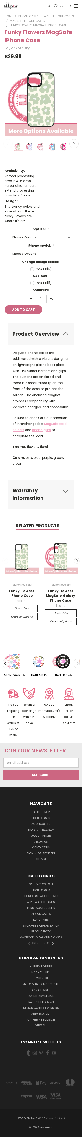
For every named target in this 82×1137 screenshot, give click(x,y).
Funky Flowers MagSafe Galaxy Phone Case (60, 596)
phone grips (41, 430)
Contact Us (41, 847)
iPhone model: (41, 245)
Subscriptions (41, 836)
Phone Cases (41, 818)
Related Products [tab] (37, 526)
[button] (13, 713)
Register (49, 853)
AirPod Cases (41, 914)
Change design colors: (40, 262)
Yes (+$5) (44, 269)
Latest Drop (41, 812)
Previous (8, 143)
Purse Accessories (41, 908)
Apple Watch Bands (41, 902)
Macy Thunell (41, 972)
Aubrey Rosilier (41, 966)
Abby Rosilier (41, 1014)
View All (41, 1025)
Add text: (40, 276)
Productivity (41, 931)
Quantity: (41, 290)
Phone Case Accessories (41, 896)
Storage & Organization (41, 925)
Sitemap (41, 859)
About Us (41, 842)
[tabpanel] (15, 663)
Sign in (32, 853)
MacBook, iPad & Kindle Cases (41, 937)
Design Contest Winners (41, 1008)
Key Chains (41, 920)
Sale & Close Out (41, 884)
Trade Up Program (41, 830)
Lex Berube (41, 978)
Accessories (41, 824)
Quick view (21, 608)
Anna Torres (41, 990)
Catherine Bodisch (41, 1019)
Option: (41, 229)
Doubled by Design (41, 996)
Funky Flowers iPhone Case (21, 593)
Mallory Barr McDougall (41, 984)
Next (74, 143)
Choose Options (22, 617)
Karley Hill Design (41, 1002)
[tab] (41, 334)
